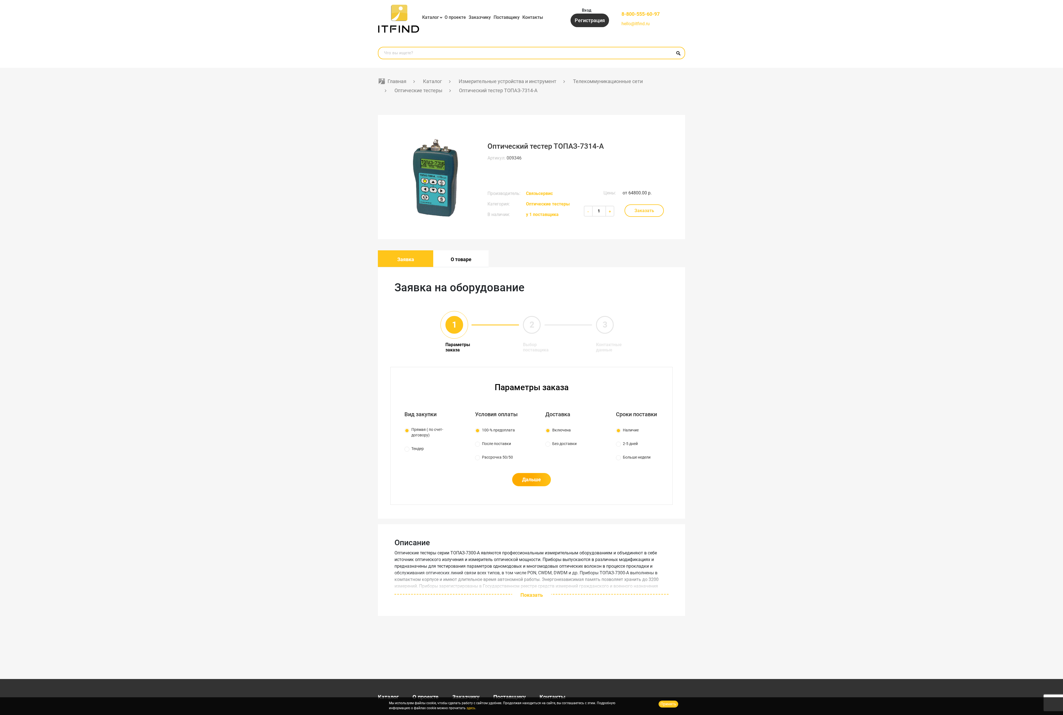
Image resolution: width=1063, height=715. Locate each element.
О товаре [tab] (461, 259)
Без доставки (564, 443)
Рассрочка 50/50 (497, 457)
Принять (668, 704)
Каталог (430, 17)
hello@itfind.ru (635, 23)
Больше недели (637, 457)
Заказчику (480, 17)
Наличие (631, 430)
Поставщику (507, 17)
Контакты (532, 17)
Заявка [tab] (405, 259)
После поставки (496, 443)
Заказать (644, 210)
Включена (561, 430)
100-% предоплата (498, 430)
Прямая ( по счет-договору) (427, 432)
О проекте (455, 17)
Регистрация (590, 20)
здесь (470, 708)
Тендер (417, 448)
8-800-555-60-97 (640, 14)
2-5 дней (630, 443)
